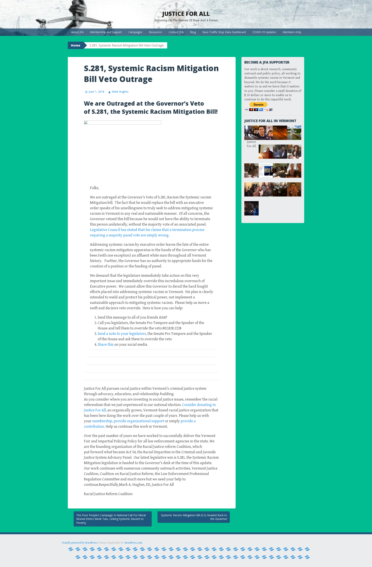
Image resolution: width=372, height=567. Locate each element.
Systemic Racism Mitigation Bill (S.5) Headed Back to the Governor (194, 517)
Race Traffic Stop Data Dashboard (224, 32)
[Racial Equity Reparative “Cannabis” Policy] (307, 557)
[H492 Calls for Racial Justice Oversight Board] (285, 549)
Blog (193, 32)
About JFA (77, 32)
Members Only (292, 32)
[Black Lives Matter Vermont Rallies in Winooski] (156, 549)
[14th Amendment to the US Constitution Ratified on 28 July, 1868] (92, 549)
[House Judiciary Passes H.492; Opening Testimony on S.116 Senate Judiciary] (300, 549)
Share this (106, 344)
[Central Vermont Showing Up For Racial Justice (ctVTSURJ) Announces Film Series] (185, 549)
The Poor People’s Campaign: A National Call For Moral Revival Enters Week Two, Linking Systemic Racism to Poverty (111, 519)
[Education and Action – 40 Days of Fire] (214, 549)
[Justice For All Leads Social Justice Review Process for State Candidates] (156, 557)
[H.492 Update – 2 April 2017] (278, 549)
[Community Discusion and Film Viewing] (250, 557)
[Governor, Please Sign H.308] (264, 549)
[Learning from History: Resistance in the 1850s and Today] (185, 557)
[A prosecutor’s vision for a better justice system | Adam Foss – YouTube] (113, 549)
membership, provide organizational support (128, 421)
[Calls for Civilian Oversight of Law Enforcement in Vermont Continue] (178, 549)
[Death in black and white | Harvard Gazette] (199, 549)
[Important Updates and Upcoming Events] (264, 557)
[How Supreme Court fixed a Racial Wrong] (78, 557)
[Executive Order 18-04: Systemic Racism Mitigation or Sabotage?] (228, 549)
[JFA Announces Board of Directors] (113, 557)
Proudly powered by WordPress (79, 542)
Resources (155, 32)
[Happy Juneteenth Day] (257, 557)
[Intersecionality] (99, 557)
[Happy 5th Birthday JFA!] (207, 557)
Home (75, 45)
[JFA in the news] (121, 557)
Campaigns (135, 32)
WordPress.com (133, 542)
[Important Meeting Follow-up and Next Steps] (92, 557)
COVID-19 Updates (264, 32)
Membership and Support (106, 32)
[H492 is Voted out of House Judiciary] (293, 549)
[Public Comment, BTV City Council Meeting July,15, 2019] (235, 557)
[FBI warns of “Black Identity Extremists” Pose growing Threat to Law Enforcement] (235, 549)
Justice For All (186, 14)
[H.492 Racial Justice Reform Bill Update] (271, 549)
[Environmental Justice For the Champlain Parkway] (192, 557)
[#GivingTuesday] (78, 549)
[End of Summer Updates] (221, 549)
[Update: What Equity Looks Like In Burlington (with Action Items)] (242, 557)
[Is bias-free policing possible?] (106, 557)
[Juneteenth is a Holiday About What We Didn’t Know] (135, 557)
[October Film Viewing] (214, 557)
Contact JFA (176, 32)
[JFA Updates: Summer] (128, 557)
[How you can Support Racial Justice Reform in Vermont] (85, 557)
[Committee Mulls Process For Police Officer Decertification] (192, 549)
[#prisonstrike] (85, 549)
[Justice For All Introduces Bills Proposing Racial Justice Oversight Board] (149, 557)
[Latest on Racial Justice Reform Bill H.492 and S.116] (178, 557)
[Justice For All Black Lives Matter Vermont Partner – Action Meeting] (142, 557)
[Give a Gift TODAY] (228, 557)
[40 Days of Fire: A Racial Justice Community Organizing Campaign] (106, 549)
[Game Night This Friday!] (257, 549)
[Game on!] (199, 557)
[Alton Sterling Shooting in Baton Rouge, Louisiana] (135, 549)
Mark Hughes (120, 91)
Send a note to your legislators (122, 334)
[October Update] (221, 557)
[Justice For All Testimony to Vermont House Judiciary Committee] (171, 557)
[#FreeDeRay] (70, 549)
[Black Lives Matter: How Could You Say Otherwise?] (171, 549)
